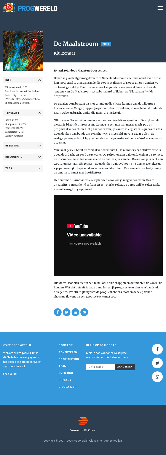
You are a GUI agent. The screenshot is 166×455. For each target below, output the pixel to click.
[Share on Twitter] (66, 312)
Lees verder (10, 373)
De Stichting (69, 359)
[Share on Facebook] (58, 312)
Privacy (65, 380)
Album (106, 44)
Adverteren (68, 352)
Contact (66, 345)
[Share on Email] (84, 312)
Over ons (66, 373)
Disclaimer (68, 386)
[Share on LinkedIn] (75, 312)
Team (63, 366)
